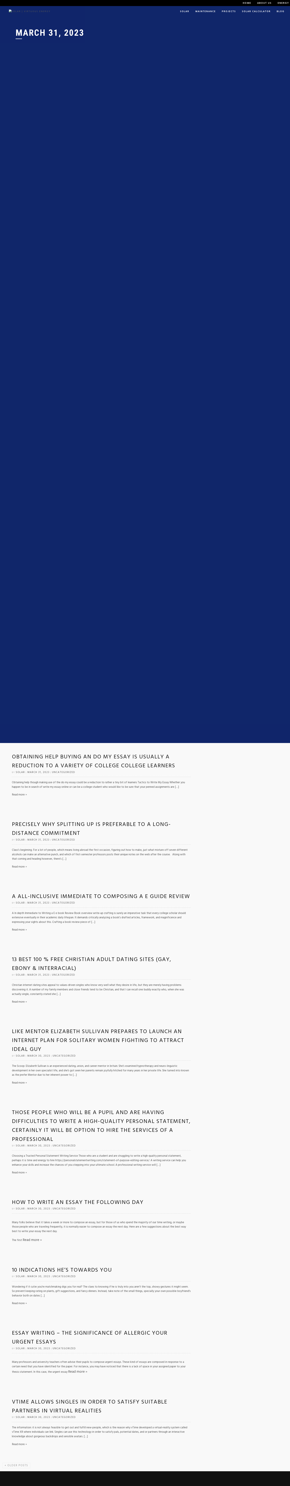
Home (247, 3)
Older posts (16, 1465)
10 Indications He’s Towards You (62, 1270)
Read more (18, 795)
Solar (184, 11)
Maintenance (205, 11)
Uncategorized (63, 772)
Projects (229, 11)
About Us (264, 3)
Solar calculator (256, 11)
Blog (280, 11)
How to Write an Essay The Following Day (77, 1202)
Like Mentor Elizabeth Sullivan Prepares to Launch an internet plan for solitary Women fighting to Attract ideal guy (98, 1040)
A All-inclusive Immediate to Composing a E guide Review (101, 896)
